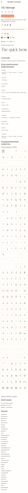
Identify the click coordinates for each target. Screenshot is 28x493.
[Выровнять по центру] (5, 33)
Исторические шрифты (7, 403)
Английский (4, 416)
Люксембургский (5, 447)
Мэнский (3, 452)
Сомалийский (4, 472)
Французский (4, 481)
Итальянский (4, 441)
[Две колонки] (5, 25)
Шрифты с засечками (6, 407)
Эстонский (4, 489)
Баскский (3, 420)
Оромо (3, 458)
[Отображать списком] (2, 25)
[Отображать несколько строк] (7, 25)
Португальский (5, 460)
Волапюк (3, 427)
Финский (3, 479)
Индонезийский (5, 435)
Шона (2, 485)
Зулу (2, 433)
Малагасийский (5, 450)
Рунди (2, 466)
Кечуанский (4, 443)
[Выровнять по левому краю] (2, 33)
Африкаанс (4, 418)
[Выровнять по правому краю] (7, 33)
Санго (2, 468)
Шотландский (4, 487)
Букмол (3, 424)
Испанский (4, 439)
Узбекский (3, 477)
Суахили (3, 475)
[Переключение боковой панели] (1, 1)
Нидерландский (5, 454)
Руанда (3, 464)
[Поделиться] (9, 11)
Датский (3, 431)
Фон (13, 37)
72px (4, 41)
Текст (5, 37)
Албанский (4, 414)
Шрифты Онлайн (14, 2)
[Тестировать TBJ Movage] (12, 12)
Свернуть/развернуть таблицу (9, 147)
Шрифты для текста (6, 405)
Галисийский (4, 429)
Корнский (3, 445)
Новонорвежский (5, 456)
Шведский (3, 483)
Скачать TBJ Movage (7, 16)
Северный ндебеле (6, 470)
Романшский (4, 462)
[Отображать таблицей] (10, 25)
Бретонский (4, 422)
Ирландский (4, 437)
